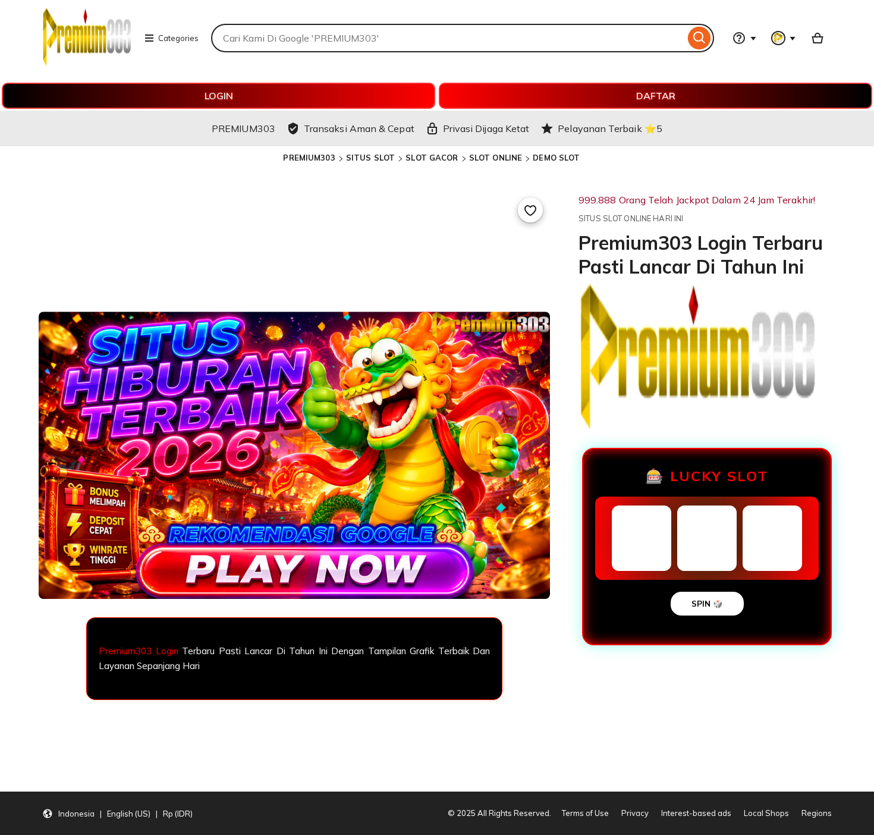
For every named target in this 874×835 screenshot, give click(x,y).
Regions (816, 813)
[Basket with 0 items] (817, 38)
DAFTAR (655, 96)
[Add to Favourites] (530, 209)
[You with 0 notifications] (783, 38)
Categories (178, 38)
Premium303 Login (138, 651)
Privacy (635, 813)
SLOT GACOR (431, 157)
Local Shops (766, 813)
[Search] (699, 38)
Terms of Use (585, 813)
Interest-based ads (696, 813)
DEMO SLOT (556, 157)
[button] (117, 813)
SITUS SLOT (370, 157)
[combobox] (448, 38)
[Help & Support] (744, 38)
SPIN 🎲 (707, 603)
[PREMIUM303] (86, 63)
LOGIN (219, 96)
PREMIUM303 (309, 157)
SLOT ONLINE (495, 157)
